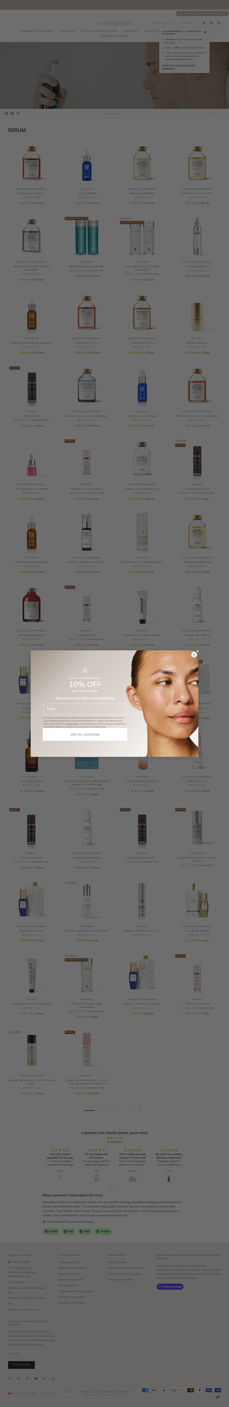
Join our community (85, 734)
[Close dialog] (194, 655)
